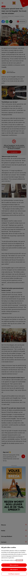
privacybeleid (19, 560)
